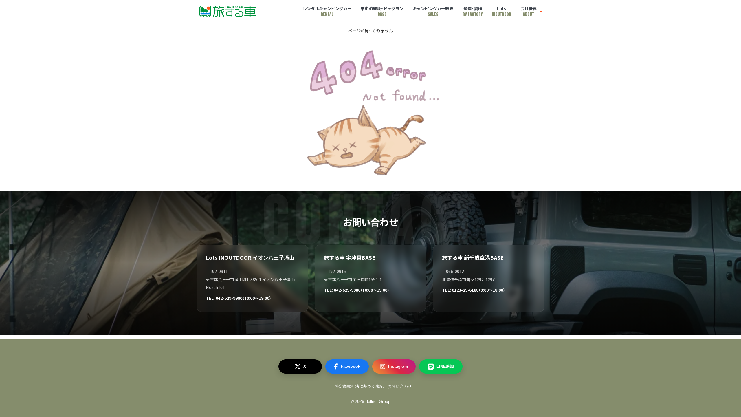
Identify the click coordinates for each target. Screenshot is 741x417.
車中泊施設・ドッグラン (382, 11)
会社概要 (528, 11)
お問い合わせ (400, 386)
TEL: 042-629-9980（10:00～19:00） (238, 298)
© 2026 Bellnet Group (370, 401)
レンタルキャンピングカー (327, 11)
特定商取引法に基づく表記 (359, 386)
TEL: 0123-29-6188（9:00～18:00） (473, 290)
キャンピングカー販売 (433, 11)
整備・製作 (473, 11)
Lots (501, 11)
